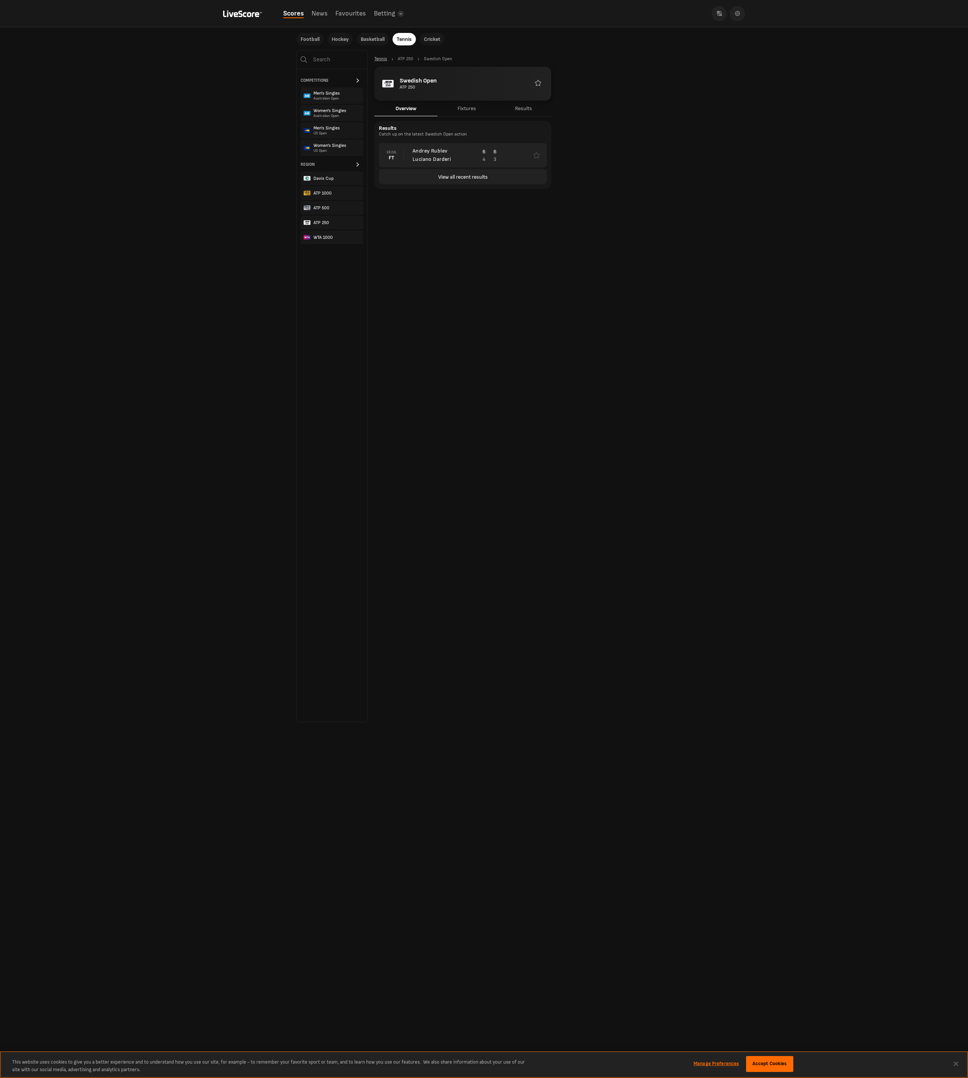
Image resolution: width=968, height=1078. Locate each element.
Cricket (432, 39)
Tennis (404, 39)
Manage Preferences (716, 1064)
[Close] (956, 1063)
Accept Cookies (769, 1064)
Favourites (350, 13)
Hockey (340, 39)
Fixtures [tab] (467, 108)
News (319, 13)
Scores (293, 13)
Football (310, 39)
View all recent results (463, 177)
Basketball (373, 39)
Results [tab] (523, 108)
